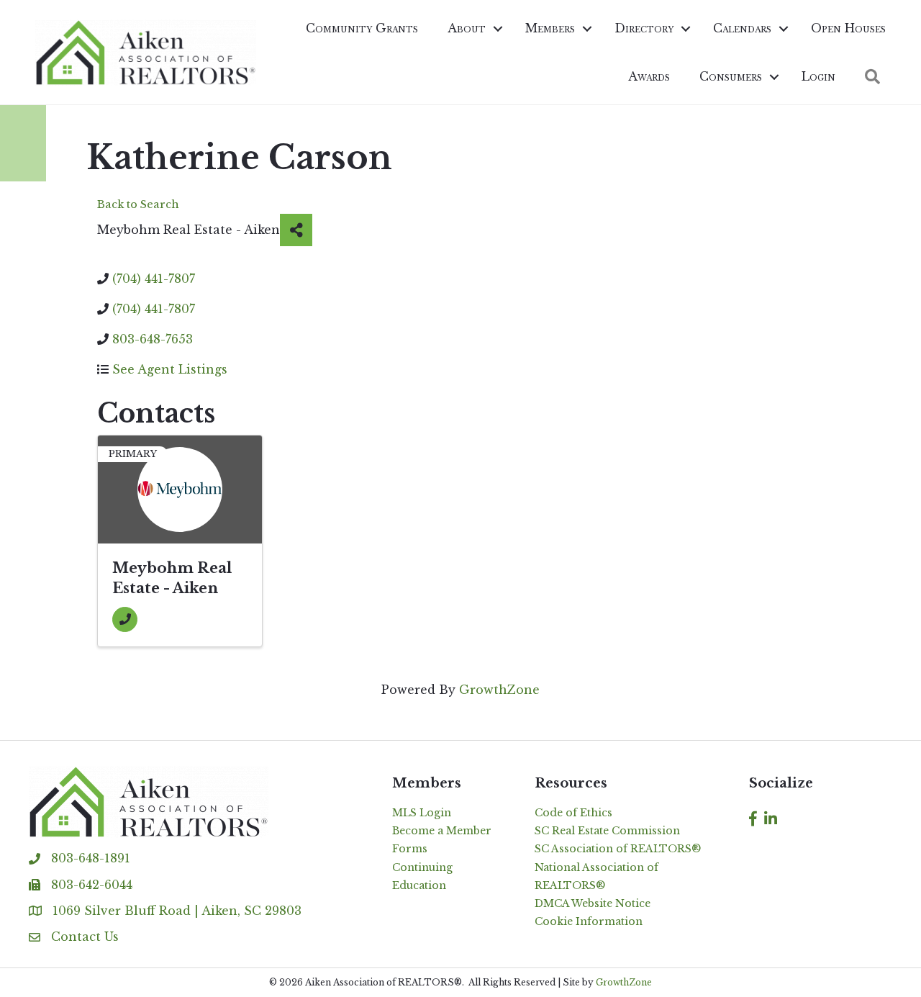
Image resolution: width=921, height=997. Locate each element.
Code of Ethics (573, 812)
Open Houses (848, 28)
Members (550, 28)
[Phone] (124, 619)
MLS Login (421, 812)
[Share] (296, 230)
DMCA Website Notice (592, 903)
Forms (409, 848)
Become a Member (441, 830)
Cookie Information (589, 921)
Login (818, 76)
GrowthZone (499, 689)
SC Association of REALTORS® (618, 848)
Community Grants (362, 28)
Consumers (730, 76)
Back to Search (138, 204)
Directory (643, 28)
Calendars (742, 28)
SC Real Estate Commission (607, 830)
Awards (649, 76)
